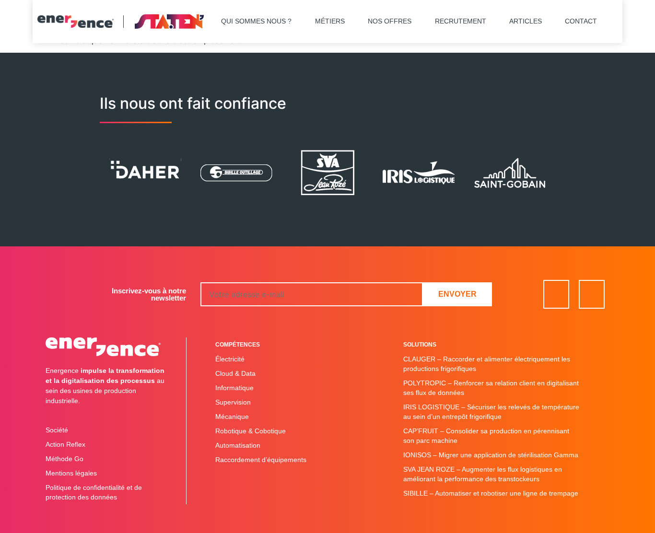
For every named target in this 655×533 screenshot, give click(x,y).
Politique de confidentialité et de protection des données (94, 492)
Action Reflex (65, 444)
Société (57, 430)
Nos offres (389, 21)
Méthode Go (64, 459)
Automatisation (237, 445)
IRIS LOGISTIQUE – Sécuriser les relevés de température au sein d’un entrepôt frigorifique (491, 411)
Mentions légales (71, 473)
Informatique (234, 388)
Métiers (330, 21)
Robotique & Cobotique (250, 431)
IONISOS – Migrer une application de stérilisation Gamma (490, 455)
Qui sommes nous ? (256, 21)
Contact (581, 21)
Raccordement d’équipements (260, 459)
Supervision (233, 402)
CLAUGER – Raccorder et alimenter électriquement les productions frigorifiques (486, 363)
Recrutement (460, 21)
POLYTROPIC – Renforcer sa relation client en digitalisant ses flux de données (491, 387)
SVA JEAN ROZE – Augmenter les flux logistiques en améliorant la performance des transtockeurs (482, 474)
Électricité (230, 359)
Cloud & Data (235, 373)
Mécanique (232, 416)
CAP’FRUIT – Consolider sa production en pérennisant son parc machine (486, 435)
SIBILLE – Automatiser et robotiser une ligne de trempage (490, 493)
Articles (525, 21)
